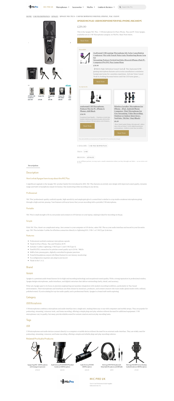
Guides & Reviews (105, 7)
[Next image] (70, 42)
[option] (44, 73)
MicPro (90, 7)
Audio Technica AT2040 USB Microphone (87, 366)
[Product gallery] (49, 42)
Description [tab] (33, 165)
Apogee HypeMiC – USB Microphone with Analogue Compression (37, 366)
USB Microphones (41, 16)
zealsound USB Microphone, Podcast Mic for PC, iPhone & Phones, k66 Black (92, 108)
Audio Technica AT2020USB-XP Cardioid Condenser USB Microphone (62, 366)
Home (29, 16)
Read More (84, 40)
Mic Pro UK (48, 7)
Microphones (61, 7)
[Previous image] (28, 42)
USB (86, 151)
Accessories (77, 7)
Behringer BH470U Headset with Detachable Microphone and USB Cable (112, 366)
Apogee (54, 16)
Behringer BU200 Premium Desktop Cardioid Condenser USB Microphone (136, 366)
